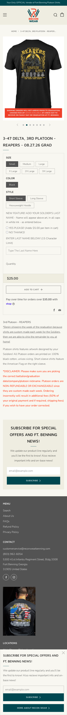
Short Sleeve (16, 198)
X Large (13, 171)
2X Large (29, 171)
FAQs (6, 521)
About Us (8, 516)
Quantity (11, 264)
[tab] (23, 125)
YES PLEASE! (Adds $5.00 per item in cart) (33, 228)
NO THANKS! (17, 232)
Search (7, 510)
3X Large (47, 171)
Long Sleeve (36, 198)
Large (42, 164)
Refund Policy (11, 527)
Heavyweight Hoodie (20, 205)
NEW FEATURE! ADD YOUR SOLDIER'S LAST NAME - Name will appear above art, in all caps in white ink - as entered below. (33, 217)
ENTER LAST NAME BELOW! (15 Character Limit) (31, 241)
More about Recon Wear (32, 708)
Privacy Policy (11, 532)
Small (12, 164)
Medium (27, 164)
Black (12, 184)
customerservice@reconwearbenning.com (26, 549)
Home (14, 31)
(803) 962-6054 (13, 554)
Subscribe (32, 480)
